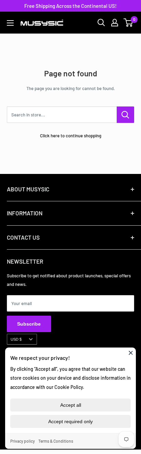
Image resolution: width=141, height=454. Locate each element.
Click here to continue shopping (70, 135)
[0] (128, 22)
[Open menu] (10, 23)
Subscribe (29, 324)
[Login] (114, 22)
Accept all (70, 405)
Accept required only (70, 421)
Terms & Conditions (55, 441)
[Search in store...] (125, 114)
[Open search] (101, 22)
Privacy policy (22, 441)
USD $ (16, 339)
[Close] (131, 353)
